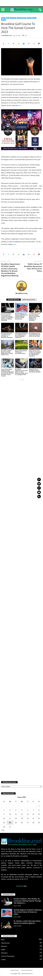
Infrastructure (5, 943)
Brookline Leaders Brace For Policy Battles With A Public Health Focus (7, 352)
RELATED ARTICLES (13, 299)
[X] (8, 43)
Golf (34, 18)
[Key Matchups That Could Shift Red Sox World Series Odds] (35, 327)
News (7, 14)
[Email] (39, 492)
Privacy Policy (15, 970)
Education (4, 953)
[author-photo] (21, 286)
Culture (13, 18)
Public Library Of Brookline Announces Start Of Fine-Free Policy (33, 267)
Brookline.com (7, 35)
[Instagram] (39, 488)
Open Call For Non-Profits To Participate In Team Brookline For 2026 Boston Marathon (35, 353)
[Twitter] (39, 484)
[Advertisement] (21, 3)
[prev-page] (20, 379)
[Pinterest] (13, 43)
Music (3, 20)
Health (3, 949)
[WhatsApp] (18, 43)
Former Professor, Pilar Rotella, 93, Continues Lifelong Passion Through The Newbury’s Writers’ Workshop (7, 317)
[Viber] (28, 43)
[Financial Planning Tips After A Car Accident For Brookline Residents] (7, 327)
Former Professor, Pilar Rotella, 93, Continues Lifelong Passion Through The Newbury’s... (27, 901)
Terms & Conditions (26, 970)
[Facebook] (3, 43)
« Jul (2, 830)
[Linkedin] (23, 43)
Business (4, 946)
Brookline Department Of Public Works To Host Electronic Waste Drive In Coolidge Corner (21, 371)
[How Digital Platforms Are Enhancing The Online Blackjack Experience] (21, 327)
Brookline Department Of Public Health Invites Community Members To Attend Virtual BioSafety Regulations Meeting (10, 270)
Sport (29, 18)
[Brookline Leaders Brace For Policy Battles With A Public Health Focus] (7, 345)
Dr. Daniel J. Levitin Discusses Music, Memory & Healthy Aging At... (27, 922)
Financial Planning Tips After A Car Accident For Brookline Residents (7, 335)
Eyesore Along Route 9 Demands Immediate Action (21, 352)
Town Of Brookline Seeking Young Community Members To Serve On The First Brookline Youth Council (7, 372)
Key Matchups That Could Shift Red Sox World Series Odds (34, 335)
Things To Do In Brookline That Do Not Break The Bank (34, 370)
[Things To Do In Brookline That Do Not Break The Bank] (35, 363)
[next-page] (23, 379)
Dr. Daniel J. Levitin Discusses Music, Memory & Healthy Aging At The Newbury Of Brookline (34, 317)
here (20, 105)
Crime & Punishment (7, 956)
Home (2, 14)
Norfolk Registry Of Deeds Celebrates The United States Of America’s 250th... (28, 912)
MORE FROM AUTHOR (28, 299)
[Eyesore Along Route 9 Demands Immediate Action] (21, 345)
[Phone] (39, 496)
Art (12, 14)
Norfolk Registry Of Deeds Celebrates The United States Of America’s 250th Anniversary (21, 316)
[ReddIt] (34, 43)
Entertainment (21, 18)
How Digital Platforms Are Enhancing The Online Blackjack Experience (21, 335)
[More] (39, 43)
